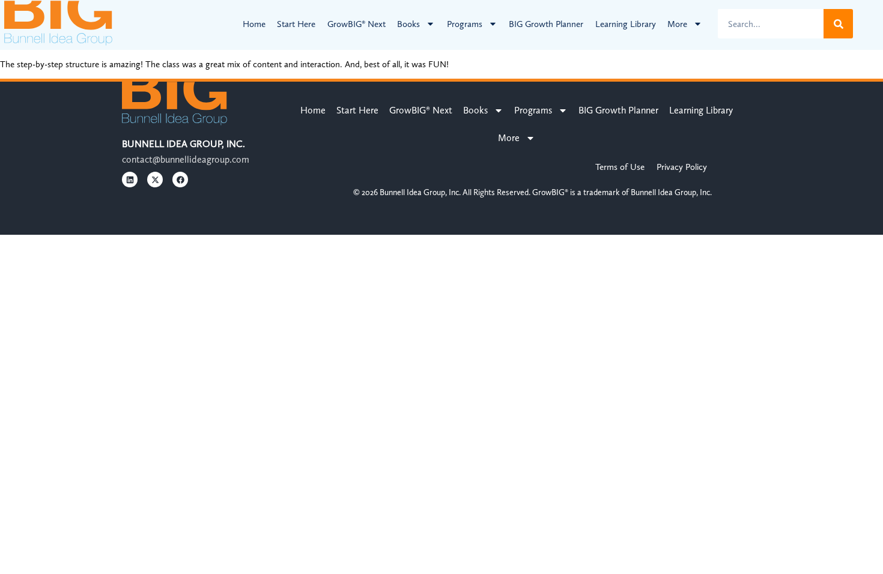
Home (254, 24)
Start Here (296, 24)
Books (408, 24)
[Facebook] (180, 179)
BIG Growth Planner (546, 24)
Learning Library (625, 24)
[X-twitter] (155, 179)
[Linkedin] (130, 179)
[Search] (838, 23)
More (677, 24)
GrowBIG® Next (356, 24)
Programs (464, 24)
